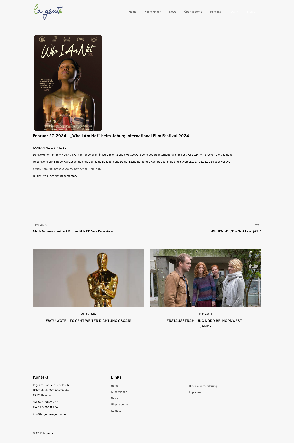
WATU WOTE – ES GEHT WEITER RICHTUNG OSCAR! (88, 321)
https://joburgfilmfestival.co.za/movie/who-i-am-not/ (67, 169)
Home (132, 12)
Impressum (196, 392)
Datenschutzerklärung (203, 386)
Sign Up (252, 12)
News (172, 12)
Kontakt (215, 12)
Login (234, 12)
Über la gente (193, 12)
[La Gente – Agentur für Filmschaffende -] (48, 12)
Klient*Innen (152, 12)
